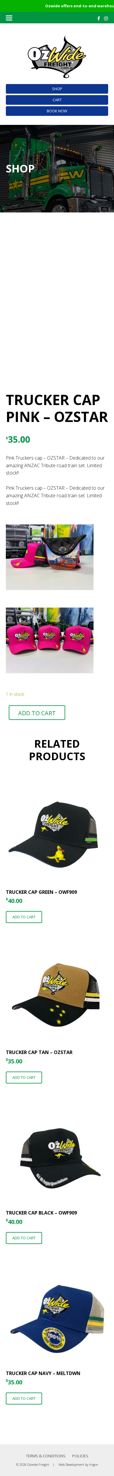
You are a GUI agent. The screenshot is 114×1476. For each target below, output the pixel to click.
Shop (57, 88)
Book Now (57, 111)
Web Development (71, 1464)
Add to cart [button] (24, 917)
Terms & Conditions (45, 1455)
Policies (80, 1455)
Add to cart (37, 713)
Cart (57, 99)
